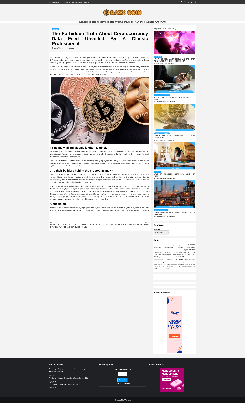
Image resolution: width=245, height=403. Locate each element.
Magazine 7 (118, 400)
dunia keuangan (191, 252)
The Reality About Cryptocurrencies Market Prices (126, 224)
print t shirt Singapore (181, 262)
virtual (167, 269)
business (191, 244)
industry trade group (167, 257)
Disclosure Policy (77, 2)
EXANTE (155, 254)
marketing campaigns (190, 259)
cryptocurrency (59, 218)
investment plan (191, 257)
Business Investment (115, 22)
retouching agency (158, 264)
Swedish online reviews (186, 266)
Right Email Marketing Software (170, 264)
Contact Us (67, 2)
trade (155, 269)
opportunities (166, 262)
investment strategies (158, 259)
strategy (177, 266)
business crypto (157, 247)
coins (171, 250)
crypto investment (158, 252)
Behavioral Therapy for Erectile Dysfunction (175, 245)
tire (194, 266)
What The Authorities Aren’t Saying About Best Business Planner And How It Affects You (75, 225)
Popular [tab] (157, 28)
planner (173, 262)
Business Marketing (135, 22)
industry (157, 257)
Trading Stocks (161, 269)
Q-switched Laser (191, 262)
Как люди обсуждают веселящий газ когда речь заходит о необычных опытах (73, 370)
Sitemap (86, 2)
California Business (190, 247)
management (169, 259)
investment (180, 257)
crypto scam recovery (168, 252)
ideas (193, 254)
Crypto (163, 22)
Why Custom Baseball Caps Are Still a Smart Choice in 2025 (68, 378)
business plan (180, 247)
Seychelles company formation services (186, 264)
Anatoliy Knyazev (157, 245)
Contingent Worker (179, 250)
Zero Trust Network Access (175, 269)
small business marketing (167, 266)
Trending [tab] (172, 28)
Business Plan (152, 22)
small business (157, 266)
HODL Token (187, 254)
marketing (179, 259)
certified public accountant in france (161, 250)
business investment (168, 247)
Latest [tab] (164, 28)
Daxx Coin (126, 383)
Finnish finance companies (165, 254)
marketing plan (157, 262)
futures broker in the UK (178, 254)
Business (83, 22)
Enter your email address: (122, 376)
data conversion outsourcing (180, 252)
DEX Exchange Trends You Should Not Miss (63, 385)
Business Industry (96, 22)
